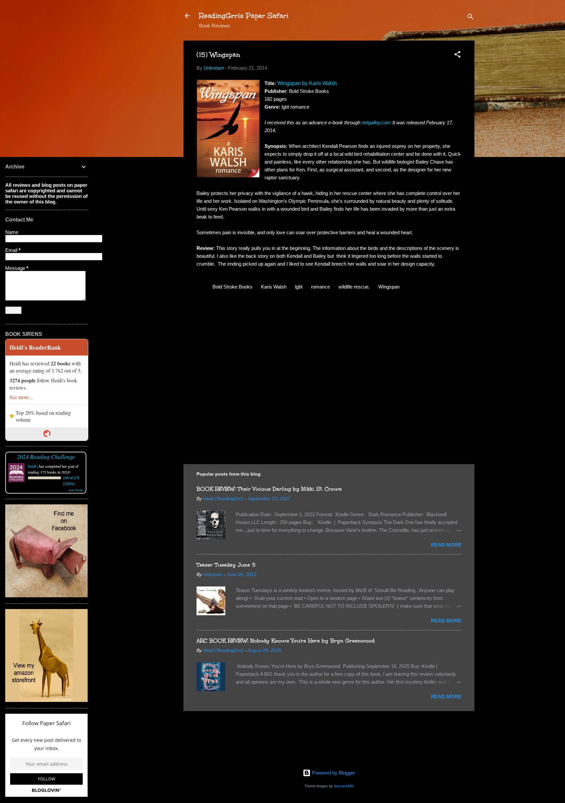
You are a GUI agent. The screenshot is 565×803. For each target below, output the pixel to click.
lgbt (298, 286)
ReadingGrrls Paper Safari (243, 15)
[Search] (470, 18)
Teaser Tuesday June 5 (226, 564)
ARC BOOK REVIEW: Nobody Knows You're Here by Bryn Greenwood (286, 640)
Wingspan (389, 286)
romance (320, 286)
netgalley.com (376, 122)
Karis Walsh (273, 286)
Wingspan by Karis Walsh (307, 83)
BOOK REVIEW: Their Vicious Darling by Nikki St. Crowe (269, 488)
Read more (446, 545)
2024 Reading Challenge (46, 457)
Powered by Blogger (333, 773)
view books (75, 490)
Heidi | (33, 466)
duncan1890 (343, 786)
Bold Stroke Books (232, 286)
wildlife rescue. (354, 286)
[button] (457, 55)
